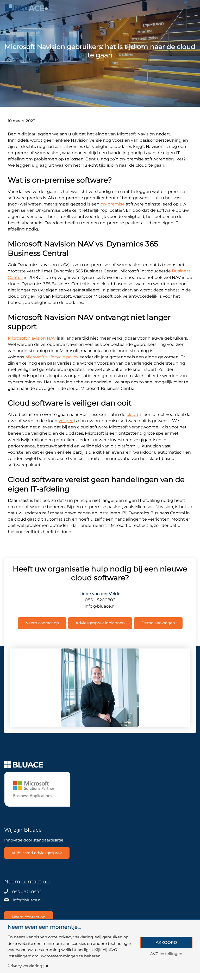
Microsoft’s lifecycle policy (51, 356)
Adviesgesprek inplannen (100, 623)
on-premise (113, 204)
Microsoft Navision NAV (32, 338)
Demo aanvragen (158, 623)
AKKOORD (166, 942)
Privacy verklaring (25, 966)
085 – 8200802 (26, 892)
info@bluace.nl (27, 900)
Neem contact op (42, 623)
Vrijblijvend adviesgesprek (37, 853)
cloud (132, 414)
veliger (66, 420)
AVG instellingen (166, 954)
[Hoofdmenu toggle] (189, 7)
